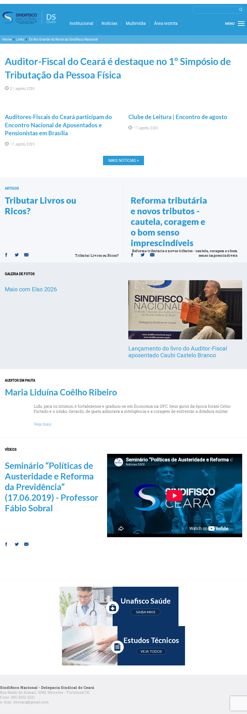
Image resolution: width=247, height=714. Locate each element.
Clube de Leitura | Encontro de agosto (177, 116)
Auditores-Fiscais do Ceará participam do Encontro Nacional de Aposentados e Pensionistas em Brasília (58, 124)
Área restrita (166, 23)
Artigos (12, 188)
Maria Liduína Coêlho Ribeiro (61, 392)
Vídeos (11, 449)
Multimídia (136, 23)
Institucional (81, 23)
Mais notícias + (123, 160)
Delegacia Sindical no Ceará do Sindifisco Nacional (29, 17)
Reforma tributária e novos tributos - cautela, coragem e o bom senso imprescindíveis (169, 221)
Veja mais (42, 424)
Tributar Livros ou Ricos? (40, 205)
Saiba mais (145, 612)
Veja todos (151, 651)
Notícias (109, 23)
